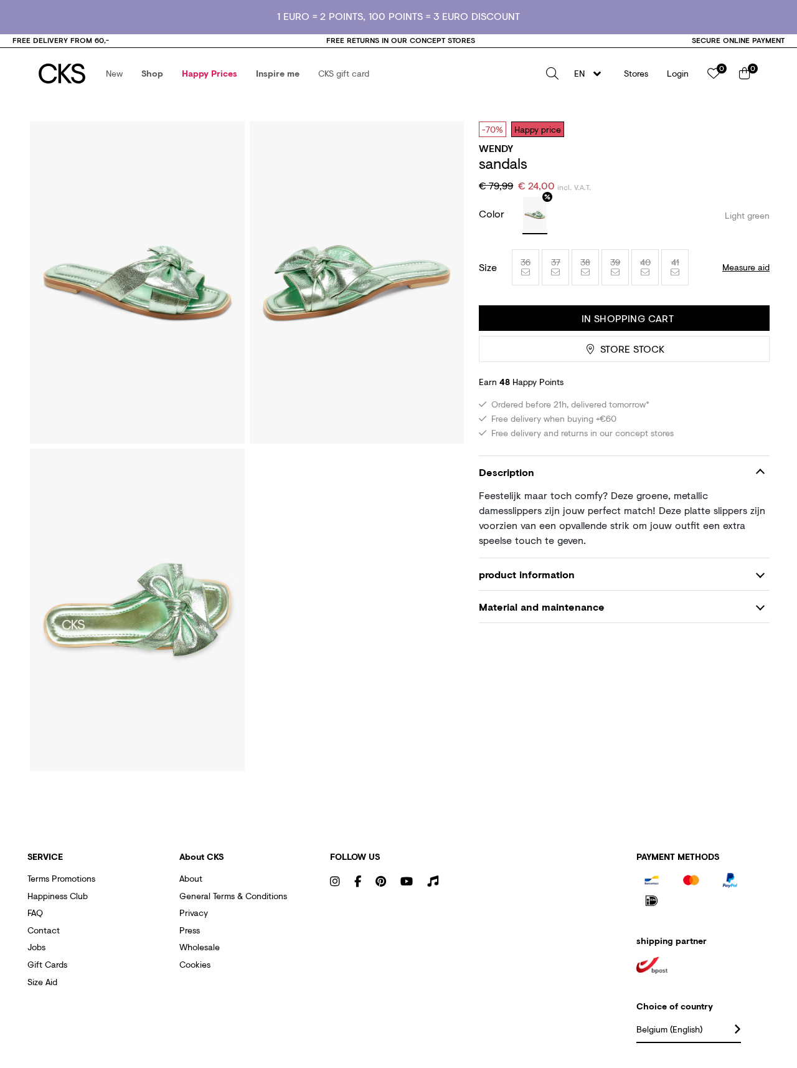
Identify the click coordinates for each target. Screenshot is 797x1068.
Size (488, 267)
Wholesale (199, 946)
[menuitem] (114, 73)
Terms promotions (61, 878)
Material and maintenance (542, 606)
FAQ (35, 912)
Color (493, 213)
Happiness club (57, 895)
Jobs (36, 946)
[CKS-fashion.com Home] (62, 73)
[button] (114, 73)
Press (189, 930)
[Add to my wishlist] (751, 129)
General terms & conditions (233, 895)
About (190, 878)
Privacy (193, 912)
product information (527, 574)
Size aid (42, 981)
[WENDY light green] (534, 215)
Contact (43, 930)
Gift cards (47, 964)
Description (506, 472)
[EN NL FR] (591, 73)
